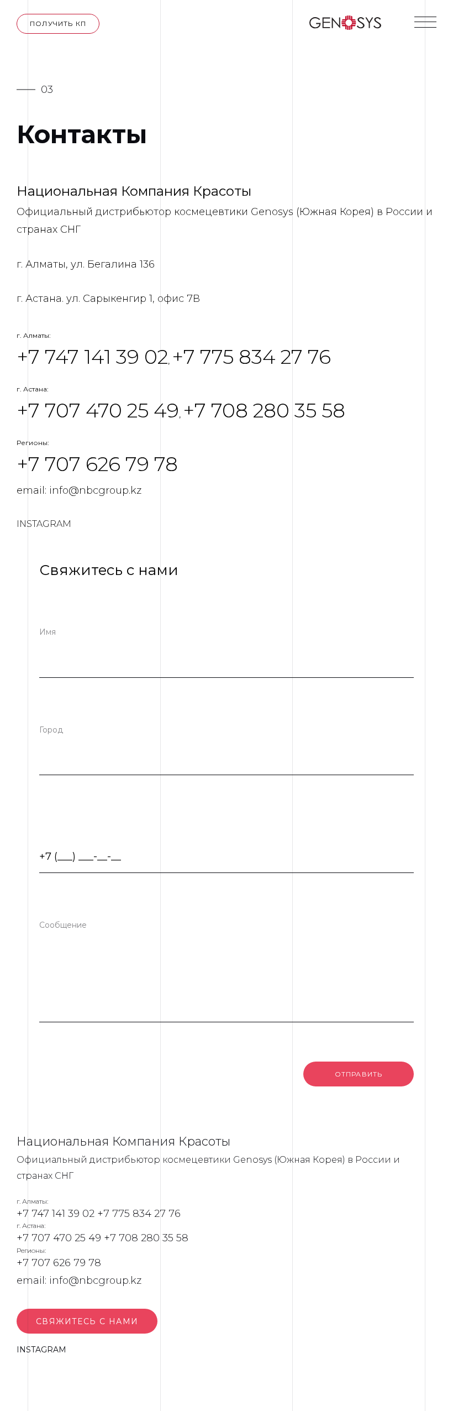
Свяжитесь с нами (87, 1321)
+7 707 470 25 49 (98, 410)
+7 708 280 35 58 (264, 410)
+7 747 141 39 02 (92, 356)
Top (426, 1384)
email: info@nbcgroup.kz (79, 490)
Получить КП (58, 23)
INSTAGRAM (44, 524)
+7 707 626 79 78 (97, 464)
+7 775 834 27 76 (251, 356)
